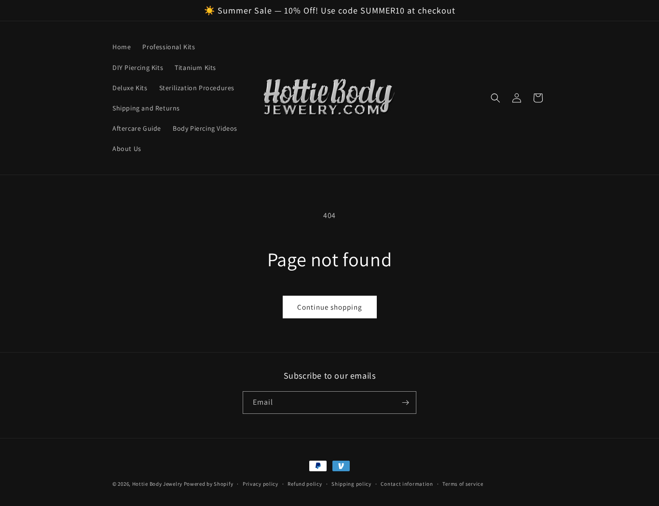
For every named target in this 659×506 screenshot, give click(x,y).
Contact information (407, 483)
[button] (495, 98)
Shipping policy (351, 483)
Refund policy (305, 483)
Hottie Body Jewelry (157, 483)
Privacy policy (260, 483)
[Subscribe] (405, 402)
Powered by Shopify (208, 483)
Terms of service (462, 483)
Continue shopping (329, 307)
